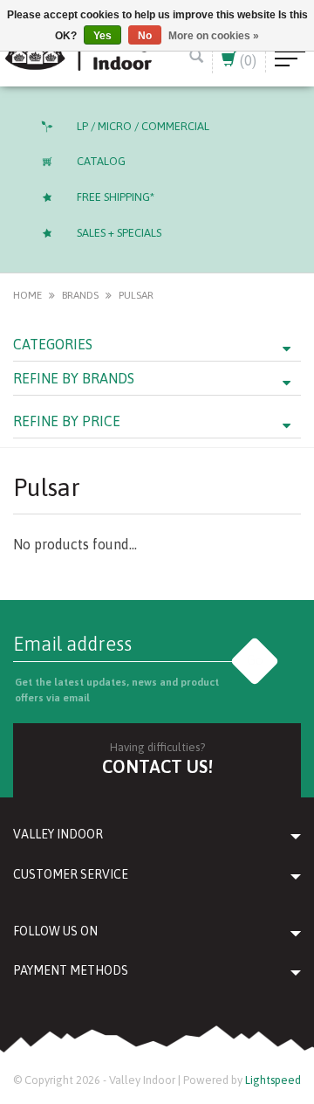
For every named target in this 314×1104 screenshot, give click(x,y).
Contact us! (157, 766)
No (145, 36)
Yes (102, 36)
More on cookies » (213, 36)
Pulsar (136, 295)
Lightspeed (273, 1080)
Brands (80, 295)
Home (27, 295)
